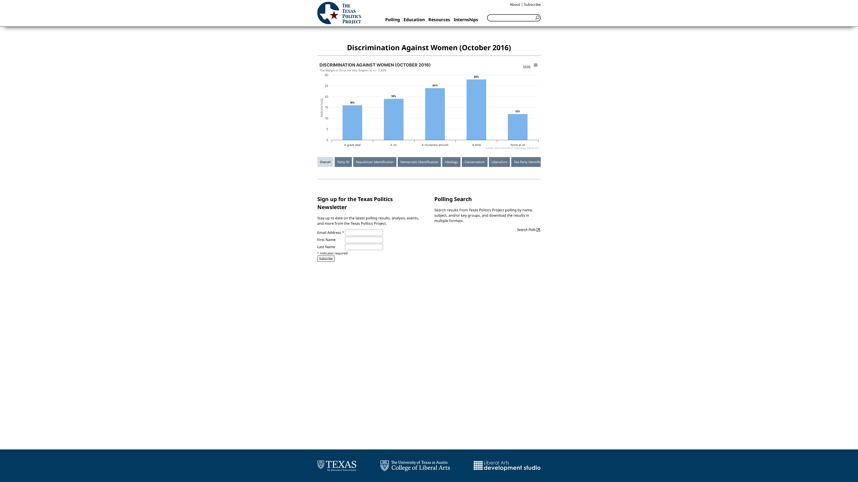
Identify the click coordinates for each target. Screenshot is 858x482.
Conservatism (475, 162)
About (515, 4)
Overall (325, 162)
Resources (439, 20)
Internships (466, 20)
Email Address (330, 232)
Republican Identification (375, 162)
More (527, 67)
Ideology (451, 162)
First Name (326, 239)
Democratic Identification (419, 162)
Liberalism (499, 162)
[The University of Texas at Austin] (336, 465)
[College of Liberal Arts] (415, 465)
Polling (392, 20)
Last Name (326, 246)
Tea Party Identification (531, 162)
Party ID (343, 162)
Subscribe (532, 4)
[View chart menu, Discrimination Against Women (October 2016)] (535, 65)
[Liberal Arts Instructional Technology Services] (507, 465)
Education (414, 20)
